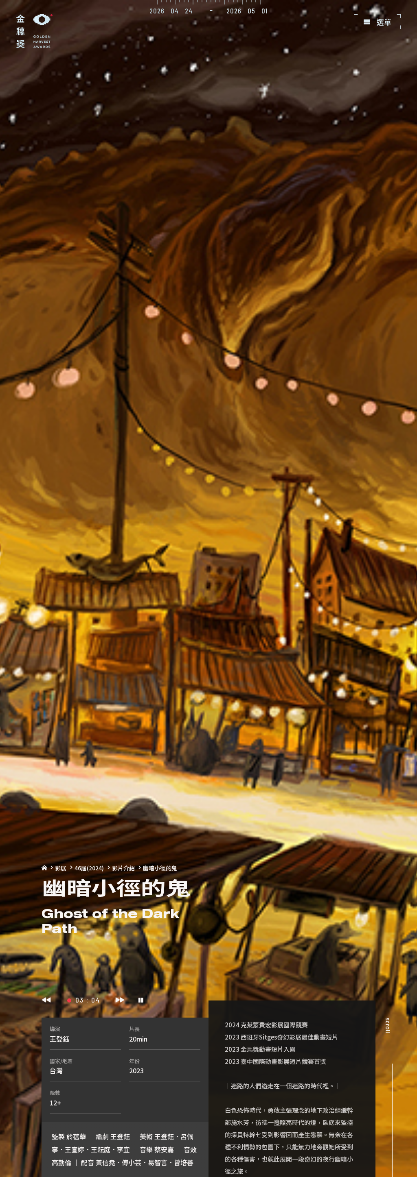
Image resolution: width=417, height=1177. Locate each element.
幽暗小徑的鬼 (160, 868)
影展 (60, 868)
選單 (383, 21)
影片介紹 (123, 868)
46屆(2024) (89, 868)
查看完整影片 (385, 58)
